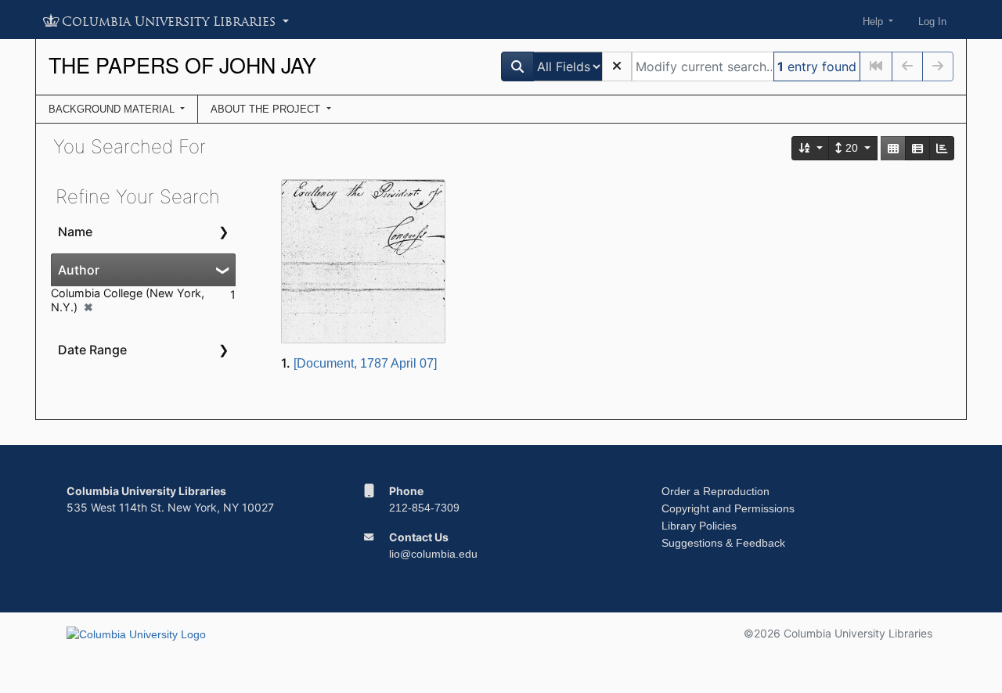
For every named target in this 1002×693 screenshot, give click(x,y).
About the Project (267, 109)
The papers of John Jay (182, 64)
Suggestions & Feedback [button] (723, 543)
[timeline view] (941, 148)
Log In (932, 21)
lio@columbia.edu (433, 554)
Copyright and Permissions (728, 508)
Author (78, 270)
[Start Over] (617, 66)
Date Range (92, 349)
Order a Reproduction (715, 491)
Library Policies (699, 525)
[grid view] (893, 148)
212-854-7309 (424, 507)
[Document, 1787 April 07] (365, 363)
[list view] (917, 148)
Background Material (113, 109)
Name (75, 231)
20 (851, 148)
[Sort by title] (811, 148)
